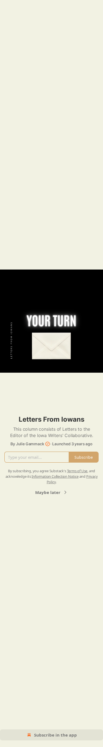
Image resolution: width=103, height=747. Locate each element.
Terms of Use (77, 470)
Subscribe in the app (55, 735)
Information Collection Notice (55, 476)
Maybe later (47, 492)
